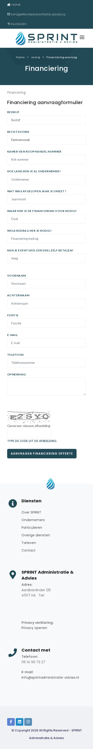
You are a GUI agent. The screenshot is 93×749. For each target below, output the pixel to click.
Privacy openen (34, 627)
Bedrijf (13, 112)
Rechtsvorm (18, 132)
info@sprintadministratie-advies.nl (38, 14)
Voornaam (16, 275)
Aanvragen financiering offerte (42, 453)
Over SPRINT (31, 512)
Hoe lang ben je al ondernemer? (34, 171)
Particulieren (31, 527)
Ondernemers (33, 520)
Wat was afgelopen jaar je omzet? (36, 191)
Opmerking (16, 374)
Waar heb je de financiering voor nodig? (42, 211)
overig (35, 57)
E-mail (12, 335)
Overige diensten (35, 535)
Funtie (13, 315)
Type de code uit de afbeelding (32, 441)
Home (15, 4)
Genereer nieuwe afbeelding (28, 426)
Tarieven (28, 542)
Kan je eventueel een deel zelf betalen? (40, 250)
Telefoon (15, 354)
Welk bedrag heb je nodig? (29, 230)
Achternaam (18, 295)
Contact (28, 550)
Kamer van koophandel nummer (34, 151)
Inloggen (18, 24)
